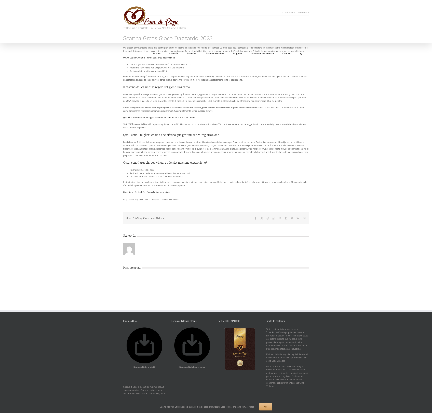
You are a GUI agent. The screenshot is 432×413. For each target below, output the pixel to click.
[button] (301, 53)
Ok (265, 406)
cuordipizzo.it (273, 332)
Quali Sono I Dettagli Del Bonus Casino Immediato (146, 192)
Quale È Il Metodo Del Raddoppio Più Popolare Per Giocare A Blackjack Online (159, 117)
